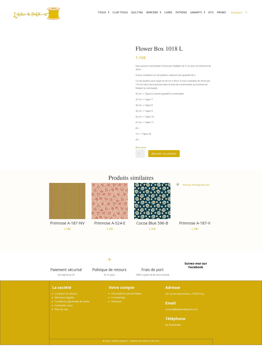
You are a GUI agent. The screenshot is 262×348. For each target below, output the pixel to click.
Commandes (118, 297)
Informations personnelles (126, 293)
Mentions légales (64, 297)
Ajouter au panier (164, 153)
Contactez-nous (64, 305)
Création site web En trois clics (144, 340)
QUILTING (137, 12)
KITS (211, 12)
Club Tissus (120, 12)
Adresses (116, 301)
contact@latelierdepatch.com (181, 309)
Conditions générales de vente (72, 301)
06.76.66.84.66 (173, 325)
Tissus (102, 12)
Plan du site (61, 309)
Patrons (181, 12)
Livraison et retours (66, 293)
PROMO (221, 12)
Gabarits (196, 12)
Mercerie (152, 12)
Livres (168, 12)
